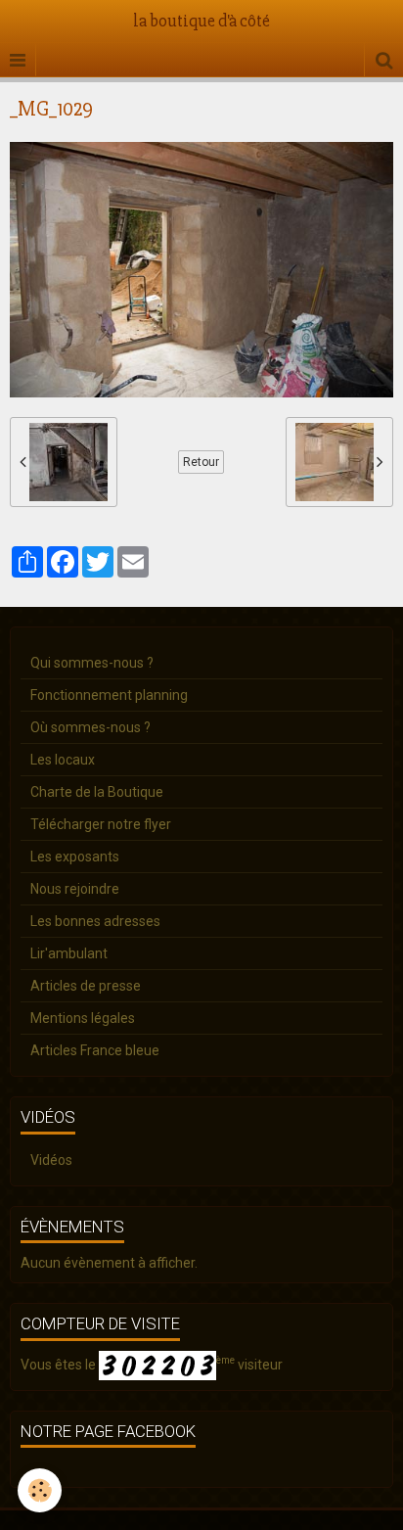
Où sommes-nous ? (90, 727)
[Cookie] (40, 1490)
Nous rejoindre (74, 889)
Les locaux (62, 759)
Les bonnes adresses (95, 921)
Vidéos (51, 1160)
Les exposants (74, 856)
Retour (201, 462)
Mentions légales (82, 1018)
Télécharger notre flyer (100, 824)
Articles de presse (85, 986)
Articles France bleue (94, 1050)
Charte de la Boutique (96, 792)
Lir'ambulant (69, 953)
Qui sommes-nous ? (92, 663)
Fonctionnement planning (109, 695)
